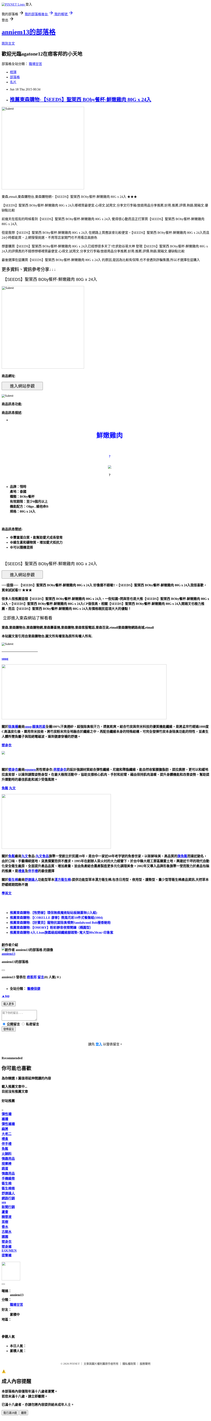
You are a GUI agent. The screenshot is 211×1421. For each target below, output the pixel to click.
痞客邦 (32, 977)
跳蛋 (5, 1168)
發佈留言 (8, 1029)
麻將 (5, 1129)
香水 (5, 1227)
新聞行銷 (8, 1207)
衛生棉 (13, 879)
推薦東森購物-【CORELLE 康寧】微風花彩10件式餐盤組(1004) (56, 917)
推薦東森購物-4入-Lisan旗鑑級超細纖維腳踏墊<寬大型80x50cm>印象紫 (61, 932)
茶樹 (5, 1222)
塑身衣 (7, 745)
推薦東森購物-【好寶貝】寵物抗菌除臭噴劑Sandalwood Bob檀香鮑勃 (60, 922)
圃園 (5, 1236)
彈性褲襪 (8, 1124)
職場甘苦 (35, 64)
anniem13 (8, 954)
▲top (5, 996)
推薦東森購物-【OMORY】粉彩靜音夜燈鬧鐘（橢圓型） (51, 927)
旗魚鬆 (182, 856)
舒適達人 (31, 879)
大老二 (7, 1134)
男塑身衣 (60, 769)
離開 (23, 1412)
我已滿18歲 (10, 1412)
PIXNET (75, 1363)
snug (5, 658)
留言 (41, 977)
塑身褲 (7, 1246)
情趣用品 (8, 1158)
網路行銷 (8, 1198)
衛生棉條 (8, 1188)
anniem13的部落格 (29, 32)
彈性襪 (7, 1114)
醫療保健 (33, 988)
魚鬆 (5, 788)
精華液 (7, 1217)
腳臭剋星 (39, 726)
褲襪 (5, 1119)
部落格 (15, 77)
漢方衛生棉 (62, 879)
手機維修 (8, 1178)
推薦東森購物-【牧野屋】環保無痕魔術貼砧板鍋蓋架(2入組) (53, 912)
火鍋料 (7, 1153)
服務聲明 (145, 1363)
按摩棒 (7, 1163)
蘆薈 (5, 1212)
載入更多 (8, 1004)
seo (4, 1202)
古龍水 (7, 1231)
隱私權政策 (129, 1363)
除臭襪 (13, 726)
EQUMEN (9, 1250)
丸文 (12, 788)
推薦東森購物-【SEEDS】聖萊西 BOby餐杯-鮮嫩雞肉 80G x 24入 (80, 99)
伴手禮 (33, 871)
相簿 (13, 72)
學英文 (7, 893)
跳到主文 (8, 43)
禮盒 (21, 871)
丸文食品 (42, 856)
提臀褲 (7, 1255)
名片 (13, 82)
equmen (30, 769)
